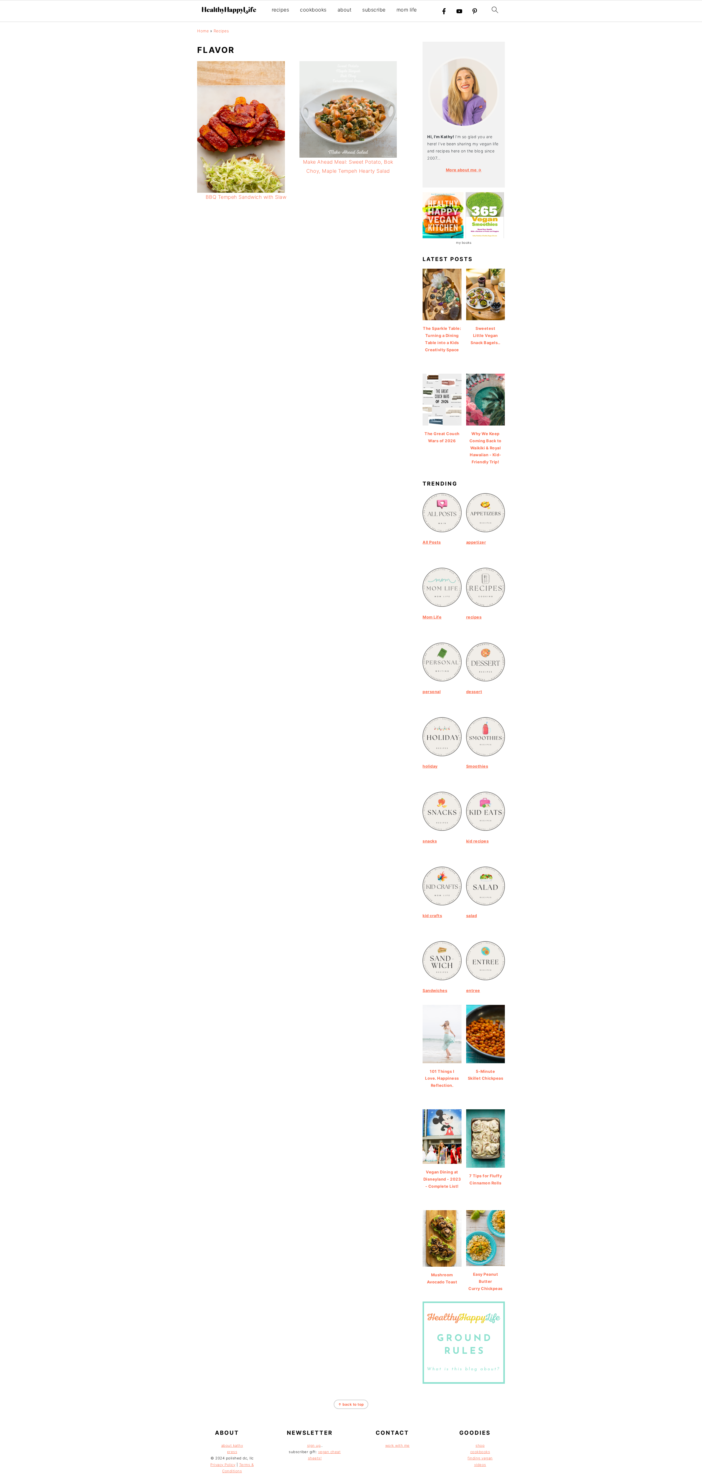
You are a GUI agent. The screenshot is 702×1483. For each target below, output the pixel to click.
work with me (397, 1445)
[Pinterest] (474, 11)
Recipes (221, 31)
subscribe (374, 10)
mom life (407, 10)
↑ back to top (351, 1404)
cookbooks (313, 10)
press (232, 1452)
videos (480, 1464)
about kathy (232, 1445)
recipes (280, 10)
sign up (314, 1445)
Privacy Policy (222, 1464)
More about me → (464, 170)
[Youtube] (459, 11)
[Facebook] (444, 11)
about (345, 10)
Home (203, 31)
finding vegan (480, 1458)
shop (480, 1445)
